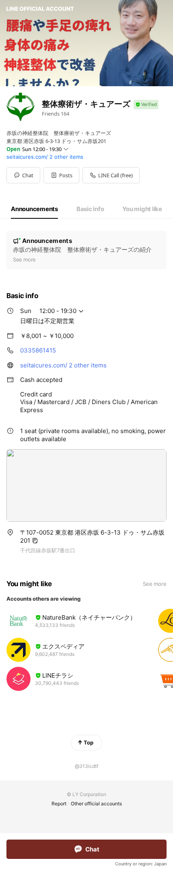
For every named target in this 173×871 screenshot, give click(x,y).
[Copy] (35, 541)
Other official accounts (96, 803)
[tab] (34, 209)
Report (58, 803)
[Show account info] (146, 104)
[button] (61, 175)
